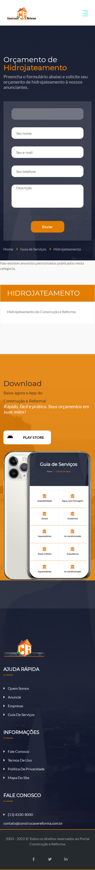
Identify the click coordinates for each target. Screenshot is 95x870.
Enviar (47, 226)
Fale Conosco (18, 751)
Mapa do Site (18, 777)
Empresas (15, 706)
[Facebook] (33, 859)
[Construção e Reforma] (22, 13)
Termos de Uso (19, 760)
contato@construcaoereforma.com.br (33, 823)
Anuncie (14, 697)
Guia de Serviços (33, 249)
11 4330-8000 (20, 814)
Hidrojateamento (67, 249)
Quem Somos (18, 688)
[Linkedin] (66, 859)
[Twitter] (50, 859)
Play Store (33, 437)
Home (8, 249)
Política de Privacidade (26, 769)
